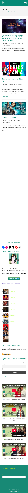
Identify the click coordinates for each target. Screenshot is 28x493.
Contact (13, 489)
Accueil (10, 489)
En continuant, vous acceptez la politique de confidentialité (12, 369)
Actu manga (5, 480)
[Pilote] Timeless (9, 117)
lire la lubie (12, 291)
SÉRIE (18, 120)
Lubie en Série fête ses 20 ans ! (14, 242)
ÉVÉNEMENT (20, 43)
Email (3, 364)
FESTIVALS (18, 84)
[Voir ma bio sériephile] (14, 265)
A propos (17, 489)
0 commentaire (6, 45)
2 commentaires (6, 86)
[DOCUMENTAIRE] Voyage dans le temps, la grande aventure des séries (12, 38)
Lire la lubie (7, 57)
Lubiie (4, 43)
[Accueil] (1, 11)
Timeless (14, 11)
